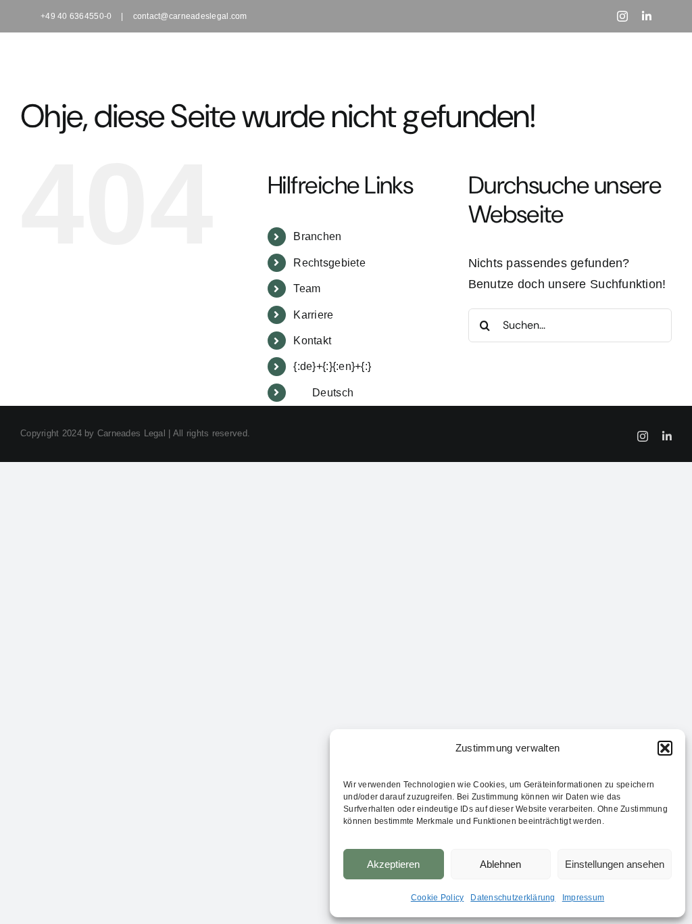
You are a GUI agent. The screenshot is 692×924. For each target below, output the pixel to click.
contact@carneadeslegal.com (190, 16)
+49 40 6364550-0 (76, 16)
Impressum (583, 897)
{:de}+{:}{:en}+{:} (332, 366)
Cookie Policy (437, 897)
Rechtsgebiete (329, 263)
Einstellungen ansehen (614, 864)
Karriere (313, 315)
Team (306, 288)
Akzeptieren (393, 864)
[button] (665, 748)
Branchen (317, 236)
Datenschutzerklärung (512, 897)
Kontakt (312, 340)
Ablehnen (500, 864)
